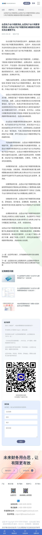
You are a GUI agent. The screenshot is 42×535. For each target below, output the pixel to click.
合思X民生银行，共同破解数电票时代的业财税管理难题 (20, 256)
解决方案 (10, 484)
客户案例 (19, 484)
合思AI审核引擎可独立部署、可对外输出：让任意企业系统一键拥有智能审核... (20, 348)
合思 (3, 10)
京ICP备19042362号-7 (10, 527)
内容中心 (11, 10)
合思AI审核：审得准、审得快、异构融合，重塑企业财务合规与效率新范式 (20, 354)
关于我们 (37, 484)
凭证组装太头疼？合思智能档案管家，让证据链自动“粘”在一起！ (20, 335)
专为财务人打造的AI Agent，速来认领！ (16, 330)
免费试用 (26, 3)
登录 (33, 3)
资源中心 (28, 484)
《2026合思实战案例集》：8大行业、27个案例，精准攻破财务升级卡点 (20, 341)
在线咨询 (26, 470)
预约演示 (8, 470)
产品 (3, 484)
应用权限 (28, 524)
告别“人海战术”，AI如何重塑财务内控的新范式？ (19, 325)
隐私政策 (36, 524)
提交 (21, 441)
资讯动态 (21, 10)
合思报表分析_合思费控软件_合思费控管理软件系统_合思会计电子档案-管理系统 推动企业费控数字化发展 (21, 263)
